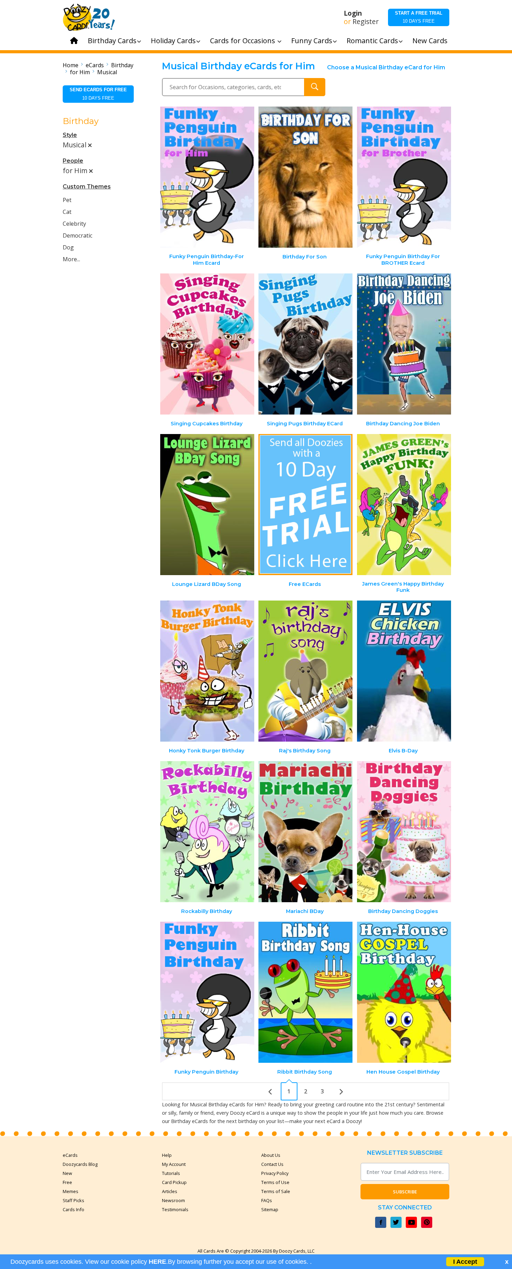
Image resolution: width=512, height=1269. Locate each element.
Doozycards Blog (80, 1164)
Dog (68, 247)
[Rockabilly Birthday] (207, 831)
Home (70, 65)
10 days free (418, 17)
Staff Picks (73, 1200)
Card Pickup (174, 1182)
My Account (174, 1164)
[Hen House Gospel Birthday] (404, 992)
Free (67, 1182)
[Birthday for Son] (305, 177)
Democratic (77, 235)
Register (365, 21)
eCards (95, 65)
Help (167, 1155)
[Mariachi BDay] (305, 831)
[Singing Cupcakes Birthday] (207, 344)
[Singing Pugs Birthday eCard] (305, 344)
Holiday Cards (173, 40)
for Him (80, 72)
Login (353, 13)
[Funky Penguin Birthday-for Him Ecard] (207, 177)
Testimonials (175, 1209)
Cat (67, 212)
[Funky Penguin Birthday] (207, 992)
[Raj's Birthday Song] (305, 671)
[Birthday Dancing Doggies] (404, 831)
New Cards (430, 40)
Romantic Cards (372, 40)
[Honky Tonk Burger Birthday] (207, 671)
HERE (157, 1261)
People (73, 160)
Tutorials (171, 1173)
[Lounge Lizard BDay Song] (207, 504)
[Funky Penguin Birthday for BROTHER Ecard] (404, 177)
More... (71, 259)
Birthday (122, 65)
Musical (107, 72)
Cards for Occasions (243, 40)
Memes (70, 1191)
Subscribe (405, 1192)
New (67, 1173)
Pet (67, 200)
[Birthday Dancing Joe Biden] (404, 344)
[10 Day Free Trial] (305, 504)
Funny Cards (311, 40)
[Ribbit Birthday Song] (305, 992)
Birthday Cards (112, 40)
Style (70, 135)
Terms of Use (275, 1182)
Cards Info (73, 1209)
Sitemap (269, 1209)
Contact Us (272, 1164)
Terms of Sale (275, 1191)
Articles (169, 1191)
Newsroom (173, 1200)
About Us (270, 1155)
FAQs (266, 1200)
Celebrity (74, 223)
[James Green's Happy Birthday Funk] (404, 504)
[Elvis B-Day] (404, 671)
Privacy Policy (274, 1173)
